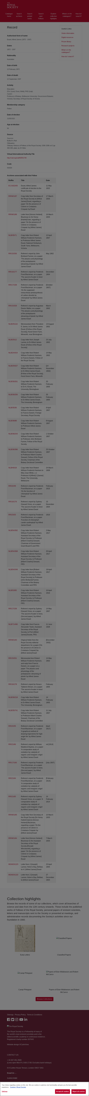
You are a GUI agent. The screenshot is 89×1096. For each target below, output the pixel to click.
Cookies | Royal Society (18, 1087)
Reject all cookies (79, 1091)
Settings (4, 1091)
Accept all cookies (62, 1091)
